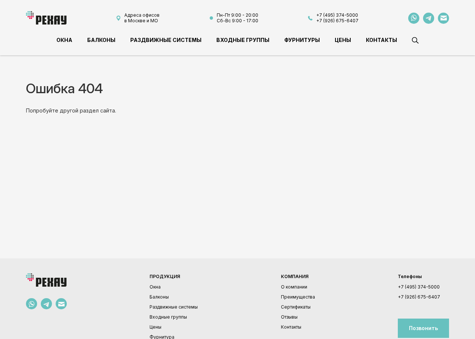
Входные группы (168, 317)
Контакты (291, 327)
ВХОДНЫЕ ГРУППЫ (242, 40)
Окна (155, 287)
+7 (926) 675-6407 (337, 20)
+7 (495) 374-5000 (337, 15)
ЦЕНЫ (343, 40)
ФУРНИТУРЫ (302, 40)
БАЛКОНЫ (101, 40)
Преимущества (298, 297)
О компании (294, 287)
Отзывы (289, 317)
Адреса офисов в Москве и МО (142, 18)
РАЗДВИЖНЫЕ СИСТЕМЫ (166, 40)
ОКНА (64, 40)
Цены (155, 327)
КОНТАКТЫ (381, 40)
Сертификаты (296, 307)
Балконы (159, 297)
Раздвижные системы (174, 307)
